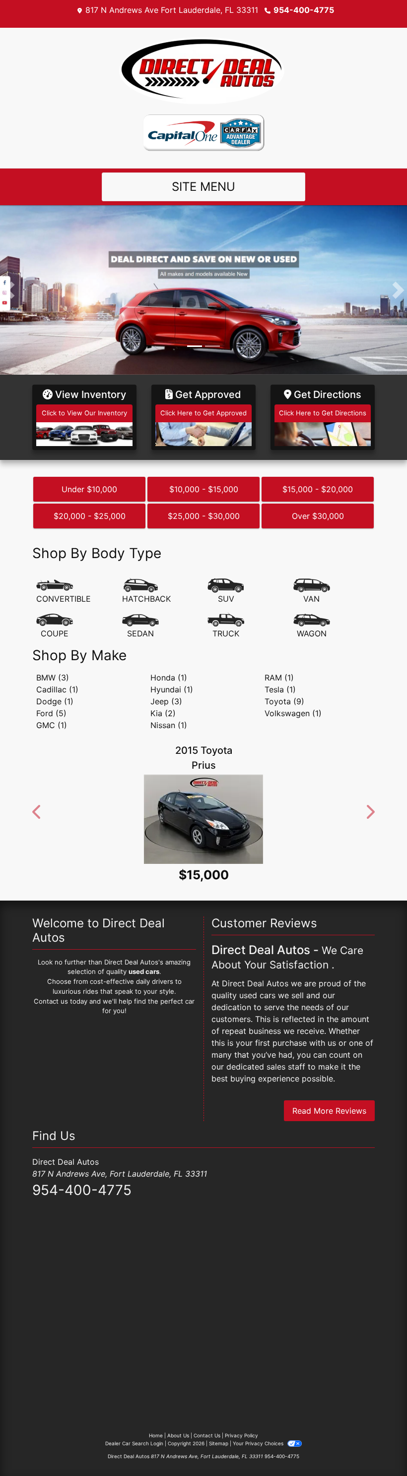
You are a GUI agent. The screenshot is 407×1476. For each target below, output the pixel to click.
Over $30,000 (318, 516)
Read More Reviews (329, 1140)
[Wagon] (311, 626)
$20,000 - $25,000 (90, 516)
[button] (8, 290)
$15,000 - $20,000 (317, 489)
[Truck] (225, 626)
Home (156, 1465)
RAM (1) (279, 677)
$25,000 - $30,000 (204, 516)
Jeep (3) (166, 701)
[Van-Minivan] (311, 591)
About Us (178, 1465)
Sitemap (218, 1473)
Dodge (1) (54, 701)
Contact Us (207, 1465)
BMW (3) (52, 677)
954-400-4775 (303, 10)
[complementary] (377, 1446)
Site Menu (203, 186)
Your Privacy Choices (259, 1473)
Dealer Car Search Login (134, 1473)
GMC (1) (51, 725)
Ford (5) (51, 713)
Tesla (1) (280, 689)
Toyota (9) (284, 701)
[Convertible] (63, 591)
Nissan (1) (168, 725)
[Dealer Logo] (203, 70)
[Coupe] (54, 626)
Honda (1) (168, 677)
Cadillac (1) (57, 689)
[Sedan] (140, 626)
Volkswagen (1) (293, 713)
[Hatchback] (146, 591)
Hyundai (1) (171, 689)
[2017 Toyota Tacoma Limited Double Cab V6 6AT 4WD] (203, 834)
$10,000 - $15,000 (203, 489)
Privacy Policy (241, 1465)
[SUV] (225, 591)
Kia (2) (163, 713)
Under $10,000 (89, 489)
